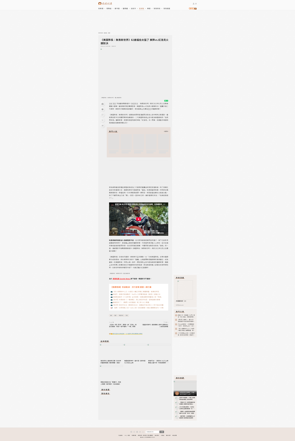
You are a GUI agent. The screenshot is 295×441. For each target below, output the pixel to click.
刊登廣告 (120, 435)
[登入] (193, 3)
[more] (166, 131)
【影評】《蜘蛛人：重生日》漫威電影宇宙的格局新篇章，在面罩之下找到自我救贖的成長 (186, 320)
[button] (102, 115)
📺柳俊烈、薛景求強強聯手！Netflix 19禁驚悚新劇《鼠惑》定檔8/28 (135, 294)
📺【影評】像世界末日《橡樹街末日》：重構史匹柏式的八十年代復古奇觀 (137, 305)
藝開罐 (125, 8)
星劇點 (141, 8)
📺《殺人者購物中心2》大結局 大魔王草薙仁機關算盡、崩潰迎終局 (135, 291)
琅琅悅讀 (100, 33)
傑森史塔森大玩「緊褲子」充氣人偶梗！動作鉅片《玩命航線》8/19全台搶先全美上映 (111, 384)
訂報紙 (162, 435)
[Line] (102, 109)
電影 (109, 33)
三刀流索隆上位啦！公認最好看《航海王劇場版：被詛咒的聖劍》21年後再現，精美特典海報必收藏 (186, 334)
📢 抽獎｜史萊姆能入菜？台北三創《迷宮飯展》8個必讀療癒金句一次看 (137, 308)
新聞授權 (134, 435)
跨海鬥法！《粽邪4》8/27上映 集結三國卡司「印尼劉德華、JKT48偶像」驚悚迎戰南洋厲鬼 (158, 363)
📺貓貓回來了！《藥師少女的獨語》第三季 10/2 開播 (130, 302)
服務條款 (140, 435)
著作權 (145, 435)
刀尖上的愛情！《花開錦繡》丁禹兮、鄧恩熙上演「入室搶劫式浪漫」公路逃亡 (186, 325)
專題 (149, 8)
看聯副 (109, 8)
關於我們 (168, 435)
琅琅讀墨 (166, 8)
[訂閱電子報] (192, 8)
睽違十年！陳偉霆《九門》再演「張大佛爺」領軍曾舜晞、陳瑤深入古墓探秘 (186, 316)
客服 (129, 435)
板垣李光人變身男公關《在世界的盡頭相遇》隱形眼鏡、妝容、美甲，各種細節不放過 (111, 363)
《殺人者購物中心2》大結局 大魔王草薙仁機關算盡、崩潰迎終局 (186, 329)
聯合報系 (157, 435)
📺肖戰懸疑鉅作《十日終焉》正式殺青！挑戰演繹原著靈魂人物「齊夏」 (137, 297)
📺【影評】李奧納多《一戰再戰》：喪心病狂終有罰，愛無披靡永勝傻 (135, 299)
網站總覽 (174, 435)
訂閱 (162, 432)
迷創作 (133, 8)
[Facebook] (102, 104)
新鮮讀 (100, 8)
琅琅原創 (157, 8)
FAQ (126, 435)
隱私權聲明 (150, 435)
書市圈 (117, 8)
